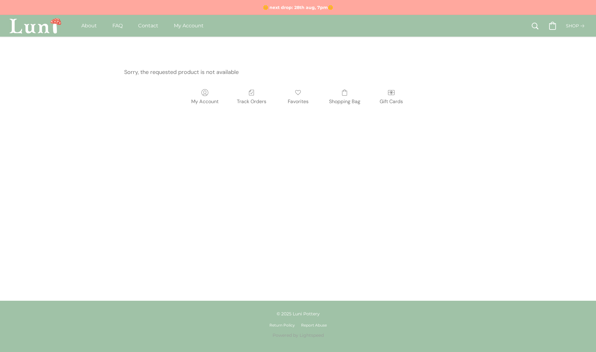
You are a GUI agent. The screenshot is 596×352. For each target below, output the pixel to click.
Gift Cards (391, 101)
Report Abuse (314, 325)
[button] (35, 26)
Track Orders (251, 101)
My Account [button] (189, 26)
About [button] (89, 26)
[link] (576, 26)
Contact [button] (148, 26)
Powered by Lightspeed (298, 335)
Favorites (298, 101)
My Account (205, 101)
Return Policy (282, 325)
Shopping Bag (344, 101)
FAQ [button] (117, 26)
